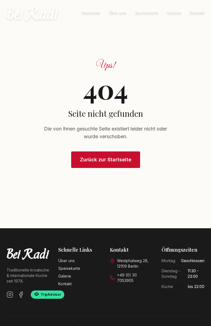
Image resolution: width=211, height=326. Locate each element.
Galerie (174, 13)
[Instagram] (10, 294)
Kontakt (197, 13)
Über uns (117, 13)
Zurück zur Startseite (105, 159)
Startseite (91, 13)
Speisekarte (146, 13)
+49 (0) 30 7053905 (127, 278)
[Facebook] (21, 294)
